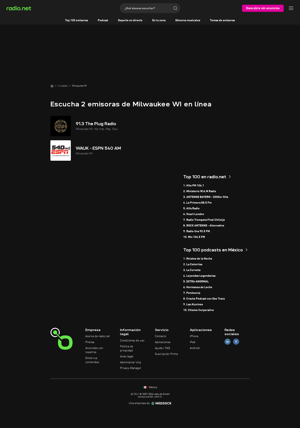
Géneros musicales (187, 20)
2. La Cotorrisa (192, 264)
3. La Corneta (191, 270)
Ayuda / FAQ (162, 348)
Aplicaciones (162, 342)
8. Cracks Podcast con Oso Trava (204, 298)
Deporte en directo (130, 20)
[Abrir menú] (291, 8)
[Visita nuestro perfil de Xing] (236, 342)
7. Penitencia (191, 293)
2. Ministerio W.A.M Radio (199, 191)
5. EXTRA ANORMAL (196, 281)
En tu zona (159, 20)
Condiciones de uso (132, 340)
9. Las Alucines (193, 304)
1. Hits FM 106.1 (193, 185)
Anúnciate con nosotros (94, 350)
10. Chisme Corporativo (198, 310)
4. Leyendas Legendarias (199, 275)
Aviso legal (126, 356)
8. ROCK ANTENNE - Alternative (203, 225)
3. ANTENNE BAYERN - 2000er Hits (205, 197)
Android (195, 348)
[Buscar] (175, 8)
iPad (192, 342)
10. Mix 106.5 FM (194, 237)
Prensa (89, 342)
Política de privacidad (126, 348)
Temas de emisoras (222, 20)
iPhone (194, 336)
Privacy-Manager (130, 368)
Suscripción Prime (166, 354)
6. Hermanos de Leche (197, 287)
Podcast (103, 20)
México (152, 387)
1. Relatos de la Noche (197, 258)
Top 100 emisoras (76, 20)
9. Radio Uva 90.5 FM (196, 231)
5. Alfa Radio (191, 208)
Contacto (160, 336)
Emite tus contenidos (92, 360)
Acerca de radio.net (97, 336)
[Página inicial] (52, 85)
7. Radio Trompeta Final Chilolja (204, 219)
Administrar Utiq (130, 362)
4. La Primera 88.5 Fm (197, 202)
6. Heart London (193, 214)
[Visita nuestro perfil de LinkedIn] (227, 342)
